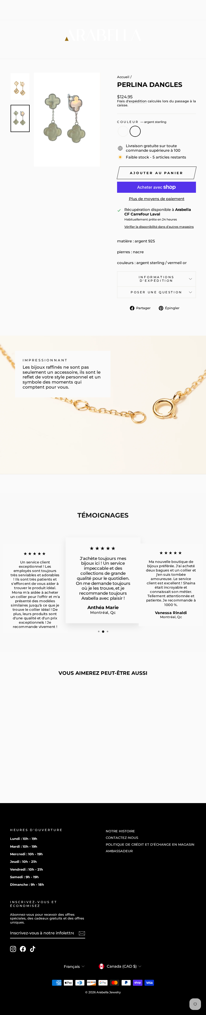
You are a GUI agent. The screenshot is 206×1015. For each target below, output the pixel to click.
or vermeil (123, 131)
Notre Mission (154, 49)
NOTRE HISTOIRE (24, 4)
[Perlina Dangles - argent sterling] (34, 767)
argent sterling (135, 131)
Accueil (123, 77)
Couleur (141, 122)
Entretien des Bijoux (95, 49)
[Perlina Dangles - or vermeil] (27, 767)
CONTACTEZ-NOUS (60, 4)
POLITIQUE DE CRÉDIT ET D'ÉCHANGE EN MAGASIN (54, 10)
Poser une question (156, 292)
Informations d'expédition (156, 278)
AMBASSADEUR (23, 16)
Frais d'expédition (132, 101)
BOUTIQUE (44, 49)
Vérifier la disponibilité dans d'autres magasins (159, 227)
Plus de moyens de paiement (156, 199)
